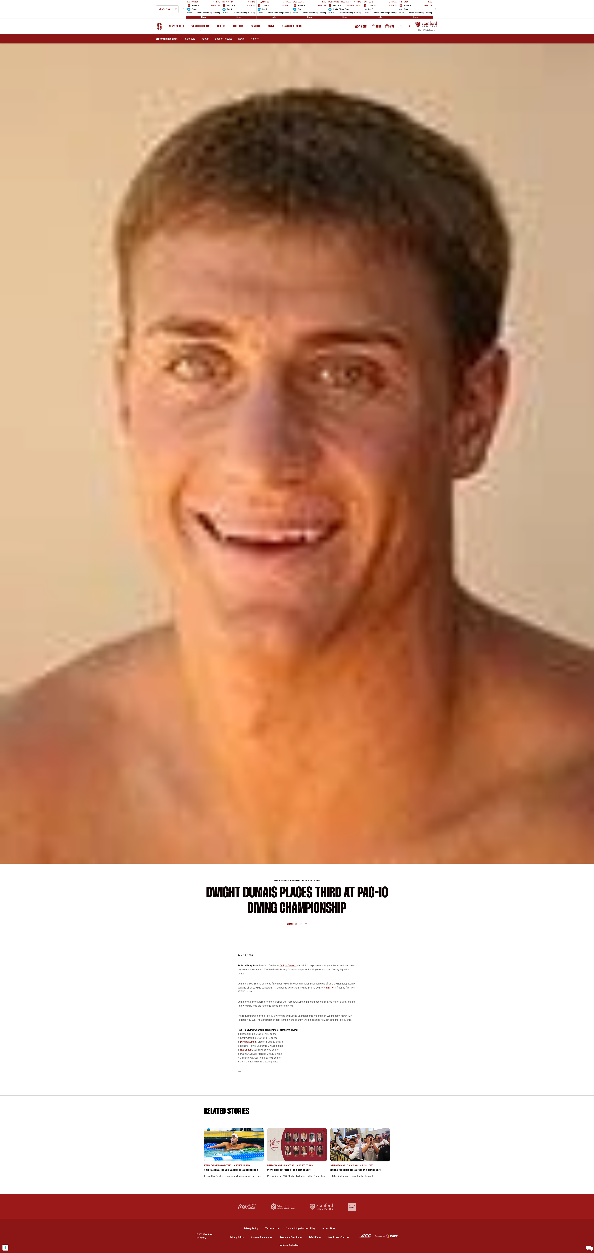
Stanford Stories (292, 27)
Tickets (221, 26)
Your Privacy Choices (338, 1237)
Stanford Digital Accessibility (303, 1228)
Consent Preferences (261, 1237)
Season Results (223, 38)
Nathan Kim (330, 987)
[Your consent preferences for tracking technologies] (5, 1248)
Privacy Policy (253, 1228)
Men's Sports (176, 26)
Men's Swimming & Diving (287, 880)
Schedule (190, 38)
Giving (271, 26)
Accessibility (328, 1228)
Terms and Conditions (291, 1237)
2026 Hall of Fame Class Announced (289, 1170)
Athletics (238, 26)
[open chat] (589, 1248)
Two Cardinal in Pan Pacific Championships (231, 1170)
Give (390, 27)
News (241, 38)
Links (203, 17)
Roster (205, 38)
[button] (435, 9)
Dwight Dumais (288, 965)
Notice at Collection (289, 1245)
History (255, 38)
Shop (376, 27)
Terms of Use (272, 1228)
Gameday (255, 26)
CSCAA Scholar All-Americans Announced (355, 1170)
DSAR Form (315, 1237)
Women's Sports (201, 26)
